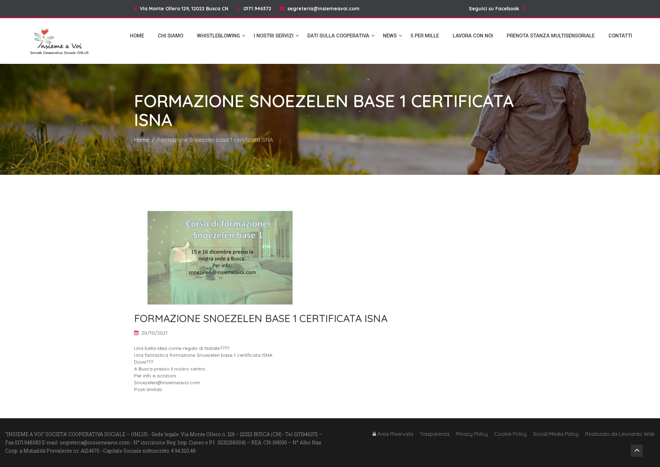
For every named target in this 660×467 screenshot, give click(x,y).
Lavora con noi (473, 36)
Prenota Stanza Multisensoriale (551, 36)
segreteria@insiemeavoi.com (323, 8)
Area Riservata (394, 434)
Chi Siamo (170, 36)
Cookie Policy (510, 434)
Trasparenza (434, 434)
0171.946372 (257, 8)
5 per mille (424, 36)
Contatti (620, 36)
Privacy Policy (472, 434)
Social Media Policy (556, 434)
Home (137, 36)
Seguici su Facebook (496, 8)
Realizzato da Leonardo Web (620, 434)
